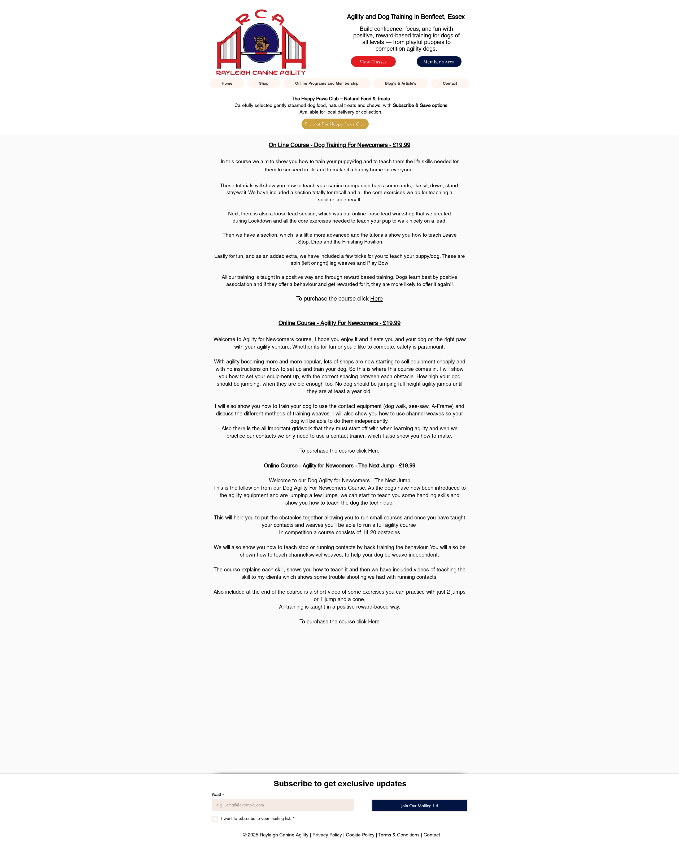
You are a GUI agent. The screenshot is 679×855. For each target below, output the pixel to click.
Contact (432, 834)
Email (218, 795)
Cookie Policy (360, 834)
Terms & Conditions (399, 834)
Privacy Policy (327, 834)
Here (376, 298)
